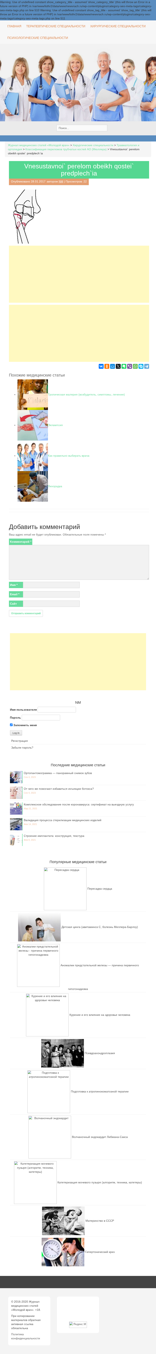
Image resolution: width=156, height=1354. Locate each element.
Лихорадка (55, 486)
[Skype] (141, 366)
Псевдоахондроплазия (100, 1053)
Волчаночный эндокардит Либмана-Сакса (100, 1136)
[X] (118, 366)
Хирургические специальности (118, 26)
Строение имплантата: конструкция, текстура (54, 835)
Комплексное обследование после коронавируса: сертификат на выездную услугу (79, 804)
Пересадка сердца (99, 888)
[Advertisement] (79, 274)
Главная (14, 26)
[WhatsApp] (135, 366)
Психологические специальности (37, 38)
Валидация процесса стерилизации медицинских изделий (62, 820)
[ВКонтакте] (101, 366)
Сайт (13, 603)
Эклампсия (55, 425)
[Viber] (129, 366)
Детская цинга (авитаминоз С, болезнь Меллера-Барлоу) (100, 926)
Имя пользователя (23, 709)
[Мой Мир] (112, 366)
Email (14, 594)
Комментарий (20, 541)
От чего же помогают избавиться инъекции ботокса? (59, 788)
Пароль (15, 717)
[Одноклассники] (106, 366)
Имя (13, 584)
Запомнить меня (25, 725)
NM (61, 181)
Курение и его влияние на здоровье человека (99, 1014)
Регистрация (19, 740)
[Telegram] (146, 366)
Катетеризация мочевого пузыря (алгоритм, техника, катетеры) (99, 1182)
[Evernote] (123, 366)
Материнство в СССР (100, 1220)
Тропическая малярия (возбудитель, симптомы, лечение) (86, 394)
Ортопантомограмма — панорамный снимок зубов (58, 773)
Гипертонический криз (100, 1251)
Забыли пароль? (22, 747)
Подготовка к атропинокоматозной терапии (100, 1091)
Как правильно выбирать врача (68, 455)
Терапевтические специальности (55, 26)
